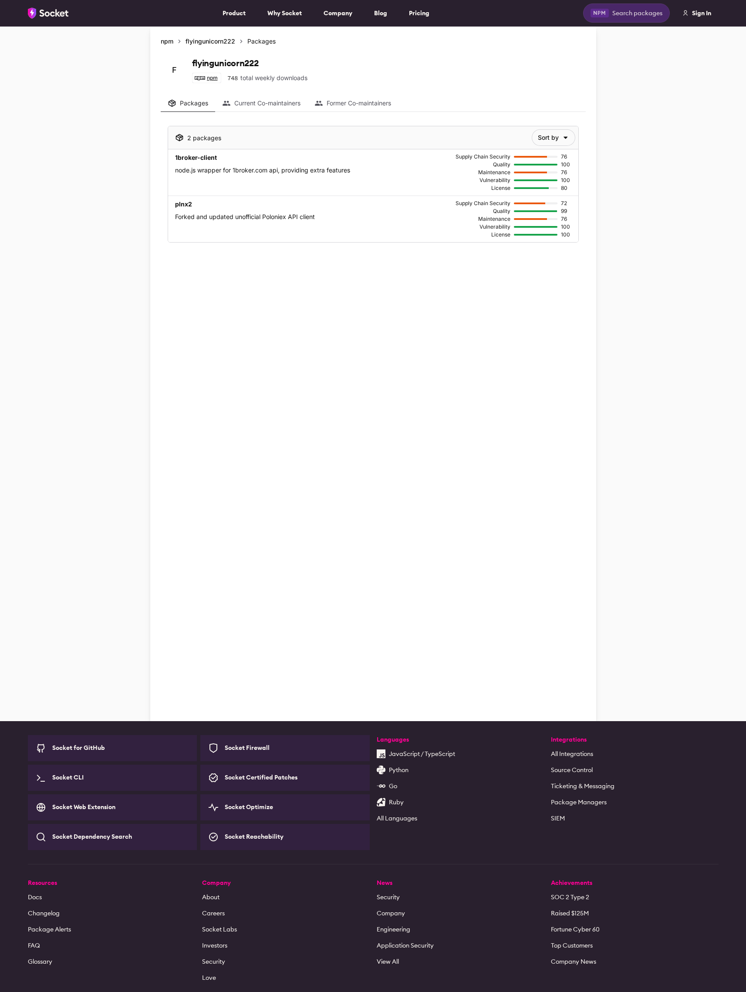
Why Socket (284, 13)
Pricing (419, 13)
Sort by (548, 137)
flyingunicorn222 (210, 41)
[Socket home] (48, 13)
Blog (380, 13)
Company (338, 13)
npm (167, 41)
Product (234, 13)
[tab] (188, 103)
